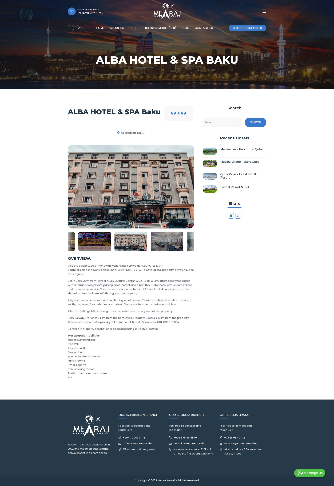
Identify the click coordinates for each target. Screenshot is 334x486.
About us (117, 28)
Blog (185, 28)
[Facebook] (71, 28)
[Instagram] (79, 28)
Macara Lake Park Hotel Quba (241, 149)
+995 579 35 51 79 (185, 437)
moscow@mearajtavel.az (240, 443)
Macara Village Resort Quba (240, 161)
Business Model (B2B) (160, 28)
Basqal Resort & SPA (234, 187)
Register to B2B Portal (247, 28)
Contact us (204, 28)
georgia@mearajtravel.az (189, 443)
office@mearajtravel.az (138, 443)
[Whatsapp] (238, 216)
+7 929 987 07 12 (234, 437)
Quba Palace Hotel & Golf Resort (238, 176)
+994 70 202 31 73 (134, 437)
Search (255, 122)
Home (100, 28)
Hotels (134, 28)
